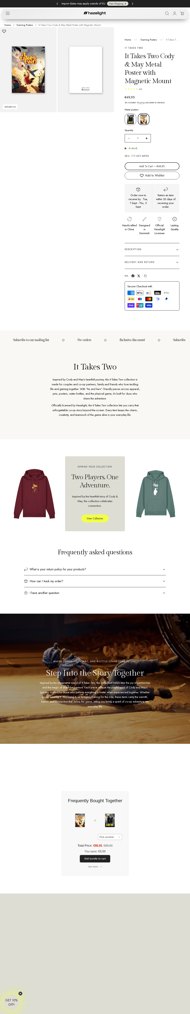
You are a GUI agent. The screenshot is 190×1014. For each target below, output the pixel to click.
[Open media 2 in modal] (107, 34)
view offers (117, 3)
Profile (93, 921)
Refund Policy (167, 921)
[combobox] (110, 837)
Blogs (128, 935)
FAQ (127, 928)
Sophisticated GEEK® (58, 1005)
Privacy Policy (55, 961)
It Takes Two (134, 47)
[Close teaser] (20, 993)
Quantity (129, 130)
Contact (129, 921)
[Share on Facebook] (133, 276)
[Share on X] (138, 276)
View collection (95, 518)
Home (7, 25)
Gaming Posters (25, 25)
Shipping (141, 102)
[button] (7, 13)
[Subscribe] (76, 949)
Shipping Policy (168, 928)
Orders (94, 928)
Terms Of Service (170, 935)
